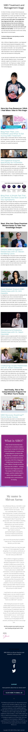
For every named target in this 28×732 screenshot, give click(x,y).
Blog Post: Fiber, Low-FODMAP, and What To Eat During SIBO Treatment (12, 134)
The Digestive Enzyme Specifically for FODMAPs (11, 162)
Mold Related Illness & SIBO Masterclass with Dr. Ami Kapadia (12, 291)
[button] (14, 698)
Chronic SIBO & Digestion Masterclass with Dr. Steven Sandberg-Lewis (12, 252)
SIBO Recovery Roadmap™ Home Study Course (12, 416)
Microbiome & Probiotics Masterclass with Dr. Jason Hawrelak (12, 332)
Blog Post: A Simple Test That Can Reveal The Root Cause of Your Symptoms (13, 198)
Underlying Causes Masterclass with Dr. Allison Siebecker (14, 367)
